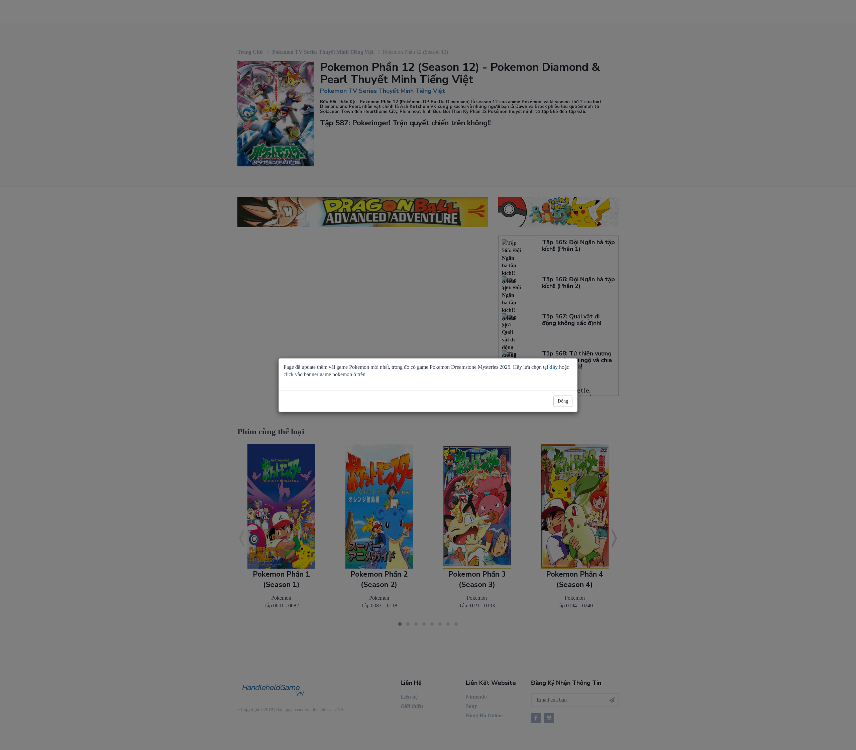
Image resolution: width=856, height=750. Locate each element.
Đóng (563, 401)
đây (553, 366)
